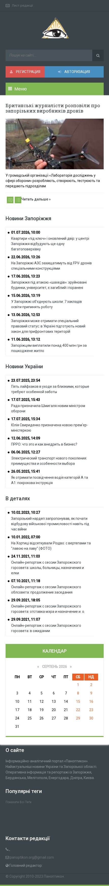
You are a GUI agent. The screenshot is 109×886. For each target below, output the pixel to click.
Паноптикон (54, 876)
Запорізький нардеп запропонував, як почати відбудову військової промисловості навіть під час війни (50, 523)
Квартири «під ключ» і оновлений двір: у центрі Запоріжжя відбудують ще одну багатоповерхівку (50, 243)
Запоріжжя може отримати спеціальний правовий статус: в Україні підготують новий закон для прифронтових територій (48, 326)
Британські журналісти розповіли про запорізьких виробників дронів (53, 108)
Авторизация (77, 72)
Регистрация (27, 72)
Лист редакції (22, 5)
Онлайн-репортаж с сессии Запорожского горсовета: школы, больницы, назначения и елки (47, 567)
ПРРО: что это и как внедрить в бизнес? (44, 444)
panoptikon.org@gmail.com (32, 857)
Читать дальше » (36, 199)
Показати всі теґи (18, 802)
